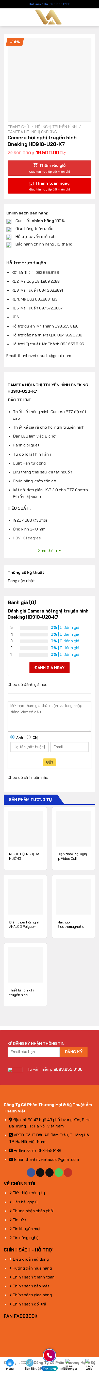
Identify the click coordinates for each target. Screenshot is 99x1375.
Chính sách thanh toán (33, 1277)
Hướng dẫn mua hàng (32, 1268)
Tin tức (19, 1219)
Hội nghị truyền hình (56, 126)
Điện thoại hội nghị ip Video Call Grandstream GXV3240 (72, 861)
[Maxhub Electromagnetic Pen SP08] (73, 896)
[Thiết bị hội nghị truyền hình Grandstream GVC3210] (25, 965)
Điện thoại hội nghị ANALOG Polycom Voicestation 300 (24, 926)
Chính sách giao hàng (32, 1295)
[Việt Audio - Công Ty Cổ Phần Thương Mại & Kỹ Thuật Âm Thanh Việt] (50, 17)
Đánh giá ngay (49, 667)
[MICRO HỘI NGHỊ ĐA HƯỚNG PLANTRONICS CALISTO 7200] (25, 828)
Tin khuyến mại (26, 1228)
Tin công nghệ (25, 1237)
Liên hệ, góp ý (25, 1202)
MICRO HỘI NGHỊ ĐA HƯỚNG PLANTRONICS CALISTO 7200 (24, 861)
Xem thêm (47, 550)
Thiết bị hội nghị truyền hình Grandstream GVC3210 (21, 997)
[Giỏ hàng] (92, 17)
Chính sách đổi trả (29, 1304)
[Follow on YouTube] (68, 1172)
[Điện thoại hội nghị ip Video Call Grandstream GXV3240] (73, 828)
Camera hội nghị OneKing (32, 131)
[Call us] (59, 1172)
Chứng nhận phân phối (33, 1211)
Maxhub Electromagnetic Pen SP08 (70, 926)
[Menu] (7, 17)
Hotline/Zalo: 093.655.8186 (50, 4)
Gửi (49, 762)
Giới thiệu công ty (28, 1192)
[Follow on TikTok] (40, 1172)
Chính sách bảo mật (30, 1286)
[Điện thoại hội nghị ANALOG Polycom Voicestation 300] (25, 896)
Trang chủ (18, 126)
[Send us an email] (49, 1172)
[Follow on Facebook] (31, 1172)
